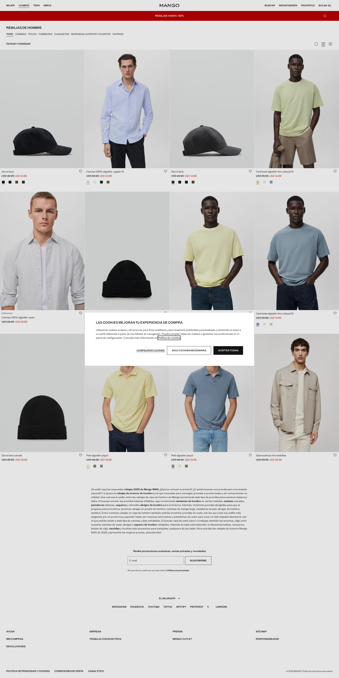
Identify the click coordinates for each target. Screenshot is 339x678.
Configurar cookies (151, 350)
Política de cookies (169, 337)
